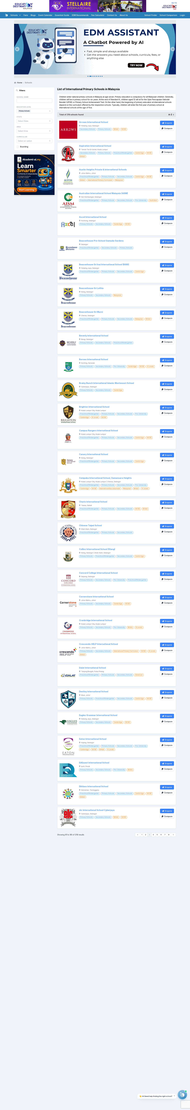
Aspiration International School (95, 146)
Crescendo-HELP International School (98, 644)
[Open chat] (182, 1094)
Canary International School (93, 454)
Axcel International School (92, 217)
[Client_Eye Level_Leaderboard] (97, 6)
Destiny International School (93, 691)
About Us (124, 15)
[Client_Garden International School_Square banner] (34, 174)
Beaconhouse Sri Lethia (91, 288)
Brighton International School (94, 407)
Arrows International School (93, 122)
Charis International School (93, 502)
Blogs (33, 15)
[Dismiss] (174, 1095)
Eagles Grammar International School (98, 715)
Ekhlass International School (93, 786)
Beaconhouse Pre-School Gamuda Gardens (101, 241)
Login (182, 15)
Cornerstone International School (96, 596)
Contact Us (112, 15)
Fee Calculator (97, 15)
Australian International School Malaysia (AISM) (103, 193)
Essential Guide (62, 15)
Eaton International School (92, 739)
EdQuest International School (94, 762)
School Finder (151, 15)
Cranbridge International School (95, 620)
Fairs (26, 15)
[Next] (172, 49)
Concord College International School (98, 573)
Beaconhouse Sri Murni (91, 312)
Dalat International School (92, 668)
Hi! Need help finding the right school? (155, 1096)
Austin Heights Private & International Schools (103, 169)
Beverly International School (93, 335)
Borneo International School (93, 359)
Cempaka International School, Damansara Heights (105, 478)
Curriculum (22, 137)
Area (19, 127)
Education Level (24, 107)
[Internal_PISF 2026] (95, 49)
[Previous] (17, 49)
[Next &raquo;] (173, 835)
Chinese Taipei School (90, 525)
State (19, 117)
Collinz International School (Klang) (97, 549)
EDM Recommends (80, 15)
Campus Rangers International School (98, 430)
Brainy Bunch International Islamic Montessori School (106, 383)
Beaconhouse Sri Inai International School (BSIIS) (104, 264)
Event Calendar (45, 15)
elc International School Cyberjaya (97, 810)
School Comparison (168, 15)
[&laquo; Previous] (137, 835)
